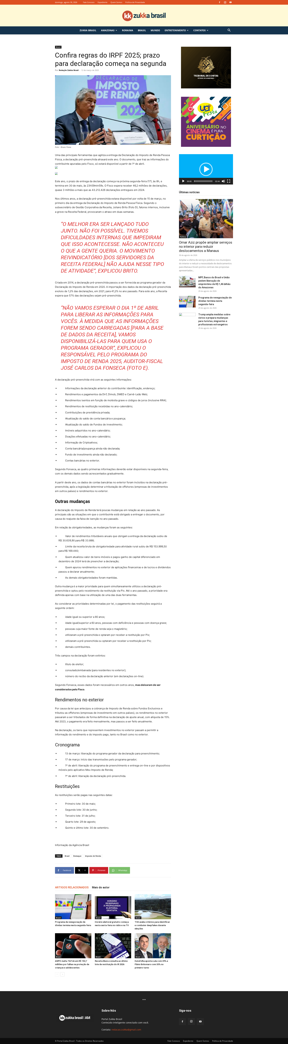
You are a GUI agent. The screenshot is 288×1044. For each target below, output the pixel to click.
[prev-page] (57, 974)
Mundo (155, 30)
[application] (206, 169)
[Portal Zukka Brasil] (144, 16)
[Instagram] (225, 2)
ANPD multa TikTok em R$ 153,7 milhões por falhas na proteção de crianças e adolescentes (72, 964)
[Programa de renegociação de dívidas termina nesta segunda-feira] (73, 906)
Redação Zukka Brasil (68, 70)
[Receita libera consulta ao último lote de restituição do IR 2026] (113, 945)
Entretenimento (175, 30)
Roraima (127, 30)
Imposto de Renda (93, 856)
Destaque (77, 856)
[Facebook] (219, 2)
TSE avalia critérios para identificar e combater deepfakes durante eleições (152, 925)
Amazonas (107, 30)
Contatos (199, 30)
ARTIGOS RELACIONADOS (72, 887)
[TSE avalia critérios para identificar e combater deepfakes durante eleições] (153, 906)
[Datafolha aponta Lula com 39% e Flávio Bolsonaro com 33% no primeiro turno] (153, 945)
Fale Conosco (88, 2)
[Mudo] (223, 181)
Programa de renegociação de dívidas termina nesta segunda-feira (215, 301)
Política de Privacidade (135, 2)
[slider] (203, 181)
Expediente (102, 2)
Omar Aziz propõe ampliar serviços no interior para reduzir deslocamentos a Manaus (205, 246)
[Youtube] (230, 2)
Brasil (142, 30)
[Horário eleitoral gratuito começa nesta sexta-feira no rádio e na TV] (113, 906)
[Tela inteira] (228, 181)
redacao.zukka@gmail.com (126, 1029)
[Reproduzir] (183, 181)
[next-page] (62, 974)
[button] (229, 30)
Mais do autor (101, 887)
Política (183, 237)
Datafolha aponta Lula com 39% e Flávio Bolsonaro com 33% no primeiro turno (151, 964)
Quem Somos (116, 2)
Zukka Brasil (88, 30)
